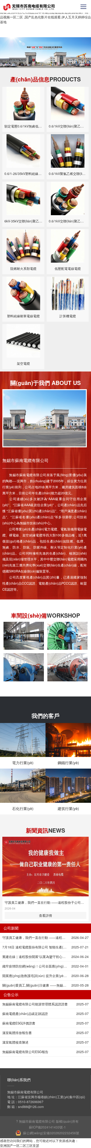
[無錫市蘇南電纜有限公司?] (29, 7)
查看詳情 (45, 915)
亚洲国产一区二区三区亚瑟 (19, 1145)
